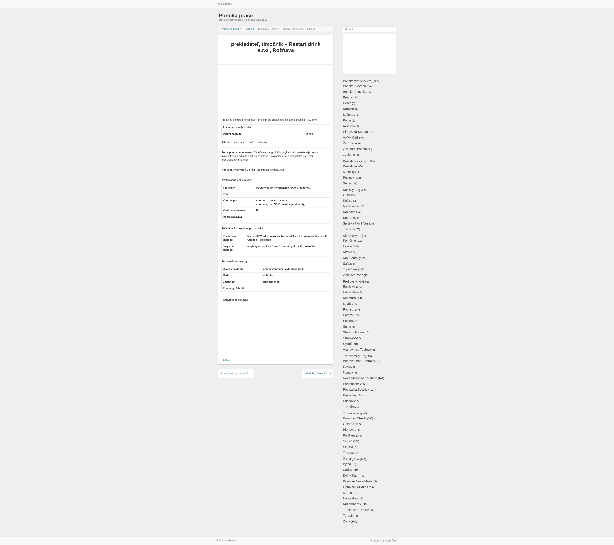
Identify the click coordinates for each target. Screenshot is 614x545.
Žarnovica (350, 143)
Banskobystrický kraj (357, 81)
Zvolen (347, 154)
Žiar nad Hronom (355, 149)
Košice (347, 200)
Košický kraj (351, 190)
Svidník (348, 344)
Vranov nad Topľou (356, 349)
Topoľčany (350, 269)
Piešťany (349, 435)
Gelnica (348, 195)
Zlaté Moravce (353, 275)
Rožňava (249, 28)
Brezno (348, 97)
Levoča (348, 303)
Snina (347, 326)
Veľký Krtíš (350, 137)
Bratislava (350, 166)
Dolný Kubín (351, 475)
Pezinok (348, 177)
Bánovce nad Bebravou (359, 361)
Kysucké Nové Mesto (358, 481)
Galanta (348, 424)
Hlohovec (349, 429)
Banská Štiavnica (355, 91)
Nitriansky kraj (353, 235)
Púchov (348, 401)
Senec (347, 183)
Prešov (348, 315)
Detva (347, 103)
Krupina (348, 109)
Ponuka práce (236, 15)
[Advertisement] (275, 92)
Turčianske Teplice (356, 510)
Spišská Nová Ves (356, 223)
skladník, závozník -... (317, 373)
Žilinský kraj (351, 459)
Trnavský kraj (352, 413)
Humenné (350, 292)
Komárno (349, 240)
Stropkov (349, 338)
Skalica (348, 447)
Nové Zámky (352, 258)
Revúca (348, 126)
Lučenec (349, 114)
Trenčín (348, 407)
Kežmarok (350, 298)
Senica (348, 441)
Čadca (347, 469)
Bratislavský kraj (354, 161)
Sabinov (348, 321)
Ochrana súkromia (226, 540)
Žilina (346, 521)
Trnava (348, 452)
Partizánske (351, 384)
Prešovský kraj (353, 281)
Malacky (349, 172)
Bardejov (349, 286)
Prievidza (349, 395)
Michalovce (351, 206)
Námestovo (351, 498)
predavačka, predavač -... (236, 373)
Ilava (346, 366)
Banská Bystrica (354, 86)
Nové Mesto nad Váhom (360, 378)
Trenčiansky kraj (354, 356)
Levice (347, 246)
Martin (347, 492)
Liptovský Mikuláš (355, 487)
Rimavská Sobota (355, 131)
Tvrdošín (349, 515)
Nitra (346, 252)
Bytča (347, 464)
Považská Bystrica (356, 389)
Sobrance (350, 217)
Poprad (348, 309)
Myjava (348, 372)
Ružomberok (352, 504)
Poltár (347, 120)
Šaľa (346, 263)
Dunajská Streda (354, 418)
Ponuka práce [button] (224, 4)
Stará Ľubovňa (353, 332)
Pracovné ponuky (231, 28)
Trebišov (349, 229)
